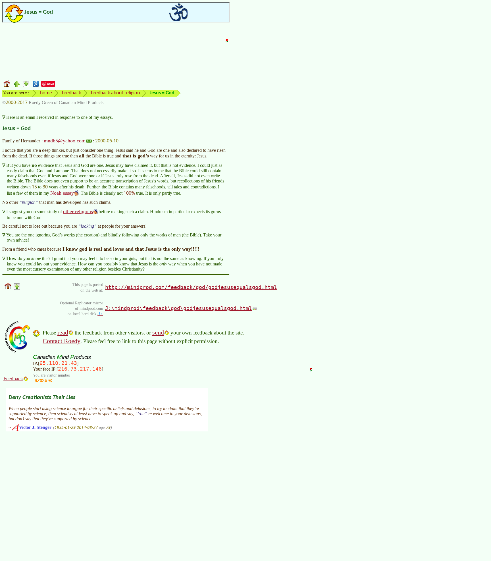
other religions (78, 211)
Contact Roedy (61, 340)
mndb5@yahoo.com (65, 141)
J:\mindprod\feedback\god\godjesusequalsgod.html (178, 308)
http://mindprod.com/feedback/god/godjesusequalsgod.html (191, 287)
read (62, 332)
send (158, 332)
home (46, 93)
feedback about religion (115, 93)
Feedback (13, 378)
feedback (71, 93)
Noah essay (62, 193)
